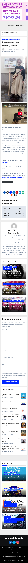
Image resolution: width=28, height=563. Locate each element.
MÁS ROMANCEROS (7, 182)
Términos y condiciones (10, 560)
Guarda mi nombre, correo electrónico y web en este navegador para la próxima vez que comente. (14, 375)
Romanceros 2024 (17, 39)
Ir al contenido (4, 1)
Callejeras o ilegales (9, 284)
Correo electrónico (7, 357)
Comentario (5, 329)
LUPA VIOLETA (7, 268)
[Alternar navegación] (2, 25)
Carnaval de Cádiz (15, 26)
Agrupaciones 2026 (17, 488)
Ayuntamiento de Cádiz (11, 490)
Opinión (17, 474)
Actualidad (7, 472)
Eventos (14, 472)
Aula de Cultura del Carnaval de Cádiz (13, 519)
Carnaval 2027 (8, 506)
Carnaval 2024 (6, 39)
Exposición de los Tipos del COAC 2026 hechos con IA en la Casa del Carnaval (11, 416)
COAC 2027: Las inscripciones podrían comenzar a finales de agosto (10, 448)
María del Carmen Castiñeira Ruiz (15, 49)
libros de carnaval (9, 474)
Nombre (4, 350)
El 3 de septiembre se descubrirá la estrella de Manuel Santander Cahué (11, 440)
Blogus (22, 548)
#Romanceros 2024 (9, 54)
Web (3, 364)
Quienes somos (14, 552)
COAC (14, 266)
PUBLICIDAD (21, 560)
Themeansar (14, 550)
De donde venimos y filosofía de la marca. (14, 556)
